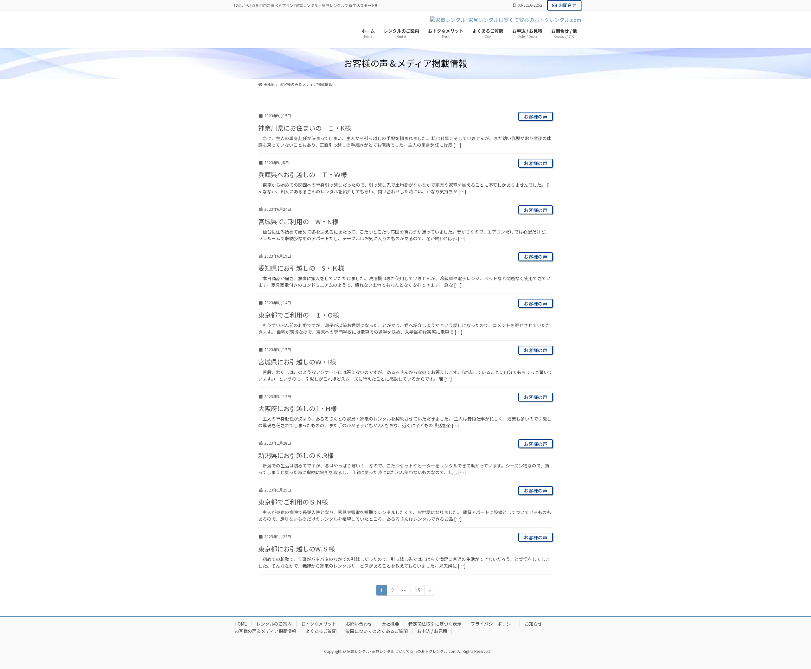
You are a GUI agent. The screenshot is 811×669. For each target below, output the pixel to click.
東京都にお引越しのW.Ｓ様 (296, 548)
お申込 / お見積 (432, 631)
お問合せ (567, 5)
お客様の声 (535, 116)
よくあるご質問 (320, 631)
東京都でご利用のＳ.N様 (293, 501)
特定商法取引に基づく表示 (435, 624)
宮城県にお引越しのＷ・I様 (297, 361)
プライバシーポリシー (493, 624)
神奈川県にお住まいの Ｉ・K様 (304, 127)
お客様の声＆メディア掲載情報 (265, 631)
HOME (240, 624)
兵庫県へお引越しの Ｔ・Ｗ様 (302, 174)
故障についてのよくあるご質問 (377, 631)
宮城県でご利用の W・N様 (298, 221)
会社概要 (390, 624)
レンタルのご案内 (274, 624)
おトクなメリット (318, 624)
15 (417, 591)
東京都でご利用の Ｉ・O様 (298, 314)
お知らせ (533, 624)
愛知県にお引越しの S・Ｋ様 (301, 268)
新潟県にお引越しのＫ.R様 (296, 455)
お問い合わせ (359, 624)
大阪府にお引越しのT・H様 (297, 408)
